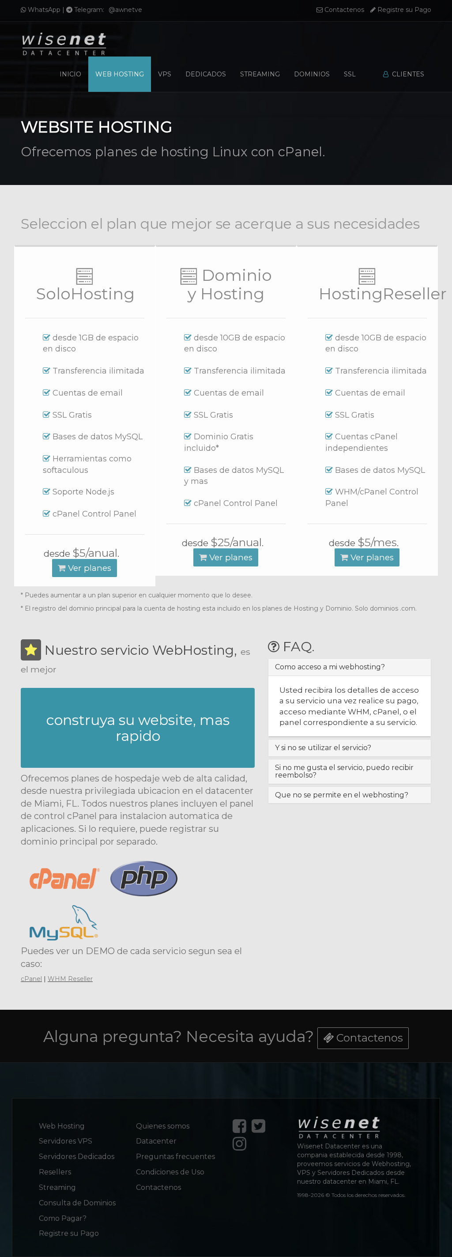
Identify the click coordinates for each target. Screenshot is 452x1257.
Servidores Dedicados (76, 1156)
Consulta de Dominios (77, 1203)
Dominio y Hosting (230, 284)
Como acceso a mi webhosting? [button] (330, 667)
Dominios (312, 74)
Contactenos (343, 10)
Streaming (260, 74)
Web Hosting (119, 74)
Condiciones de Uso (170, 1172)
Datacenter (156, 1141)
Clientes (406, 74)
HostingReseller (383, 293)
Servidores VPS (65, 1141)
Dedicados (205, 74)
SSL (350, 74)
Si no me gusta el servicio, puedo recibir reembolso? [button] (344, 771)
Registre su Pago (403, 10)
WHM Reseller (70, 979)
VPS (164, 74)
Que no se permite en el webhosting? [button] (341, 795)
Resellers (55, 1172)
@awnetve (125, 10)
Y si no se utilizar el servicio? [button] (323, 748)
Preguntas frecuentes (175, 1156)
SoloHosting (85, 293)
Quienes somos (162, 1126)
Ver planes (88, 568)
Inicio (70, 74)
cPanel (31, 979)
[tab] (349, 667)
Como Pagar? (63, 1218)
